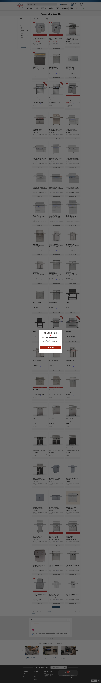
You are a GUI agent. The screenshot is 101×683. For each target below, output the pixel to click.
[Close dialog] (61, 331)
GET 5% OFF (50, 347)
